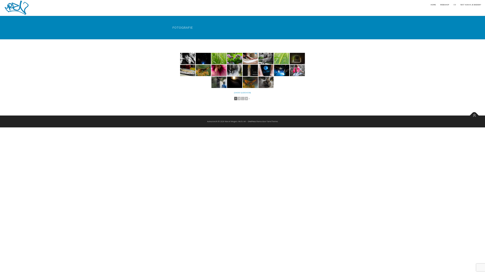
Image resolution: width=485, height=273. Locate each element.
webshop (444, 5)
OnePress (252, 121)
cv (455, 5)
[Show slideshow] (242, 93)
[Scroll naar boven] (474, 115)
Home (433, 5)
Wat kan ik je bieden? (470, 5)
